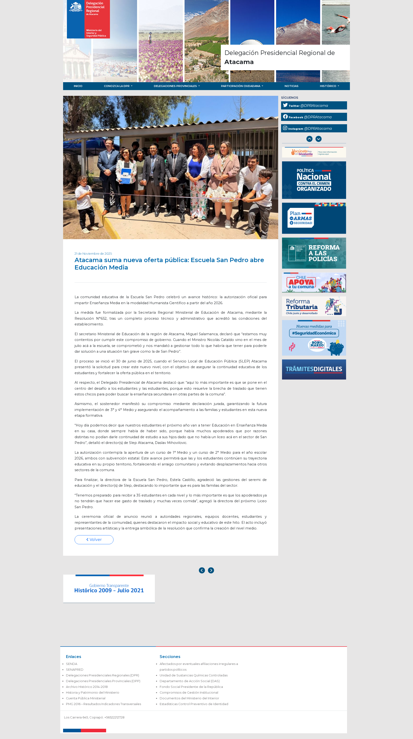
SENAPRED (74, 669)
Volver (95, 539)
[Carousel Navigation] (314, 139)
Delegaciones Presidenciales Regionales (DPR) (102, 675)
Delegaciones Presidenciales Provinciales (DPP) (103, 681)
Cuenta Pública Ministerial (85, 698)
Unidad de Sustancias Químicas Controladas (194, 675)
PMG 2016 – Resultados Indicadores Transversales (103, 704)
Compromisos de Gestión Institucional (189, 692)
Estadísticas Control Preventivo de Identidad (194, 704)
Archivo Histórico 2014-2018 (87, 687)
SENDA (71, 664)
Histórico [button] (328, 86)
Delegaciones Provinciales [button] (176, 86)
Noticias (292, 86)
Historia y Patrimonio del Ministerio (92, 692)
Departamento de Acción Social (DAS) (190, 681)
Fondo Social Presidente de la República (191, 687)
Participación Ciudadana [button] (241, 86)
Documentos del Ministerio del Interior (189, 698)
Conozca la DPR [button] (117, 86)
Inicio (78, 86)
